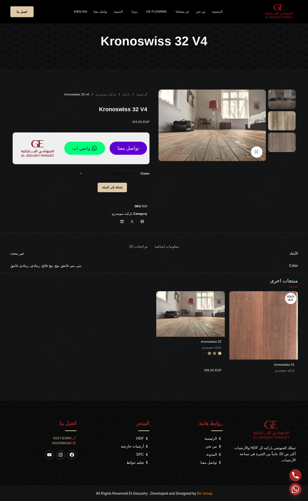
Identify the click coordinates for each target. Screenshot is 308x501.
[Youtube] (49, 454)
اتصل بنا (22, 12)
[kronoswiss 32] (190, 314)
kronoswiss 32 (211, 341)
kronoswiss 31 (284, 364)
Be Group (204, 493)
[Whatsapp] (295, 489)
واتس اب (81, 148)
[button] (142, 221)
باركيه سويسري (105, 94)
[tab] (167, 244)
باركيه (126, 94)
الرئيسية (141, 94)
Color (145, 173)
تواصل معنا (128, 148)
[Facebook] (71, 454)
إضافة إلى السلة (112, 187)
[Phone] (295, 475)
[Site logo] (280, 11)
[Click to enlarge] (256, 152)
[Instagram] (60, 454)
